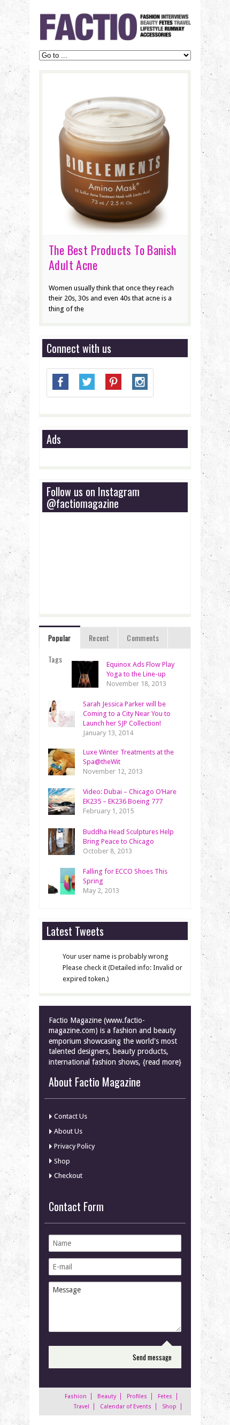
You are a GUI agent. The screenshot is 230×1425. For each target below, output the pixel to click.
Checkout (68, 1176)
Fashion (76, 1396)
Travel (81, 1406)
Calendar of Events (125, 1406)
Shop (62, 1161)
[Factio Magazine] (115, 39)
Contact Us (70, 1116)
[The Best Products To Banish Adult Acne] (115, 230)
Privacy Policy (74, 1146)
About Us (68, 1131)
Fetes (165, 1396)
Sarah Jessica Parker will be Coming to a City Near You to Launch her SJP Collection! (127, 713)
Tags (55, 659)
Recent (99, 637)
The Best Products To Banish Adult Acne (113, 257)
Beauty (106, 1396)
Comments (143, 637)
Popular (59, 637)
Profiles (137, 1396)
